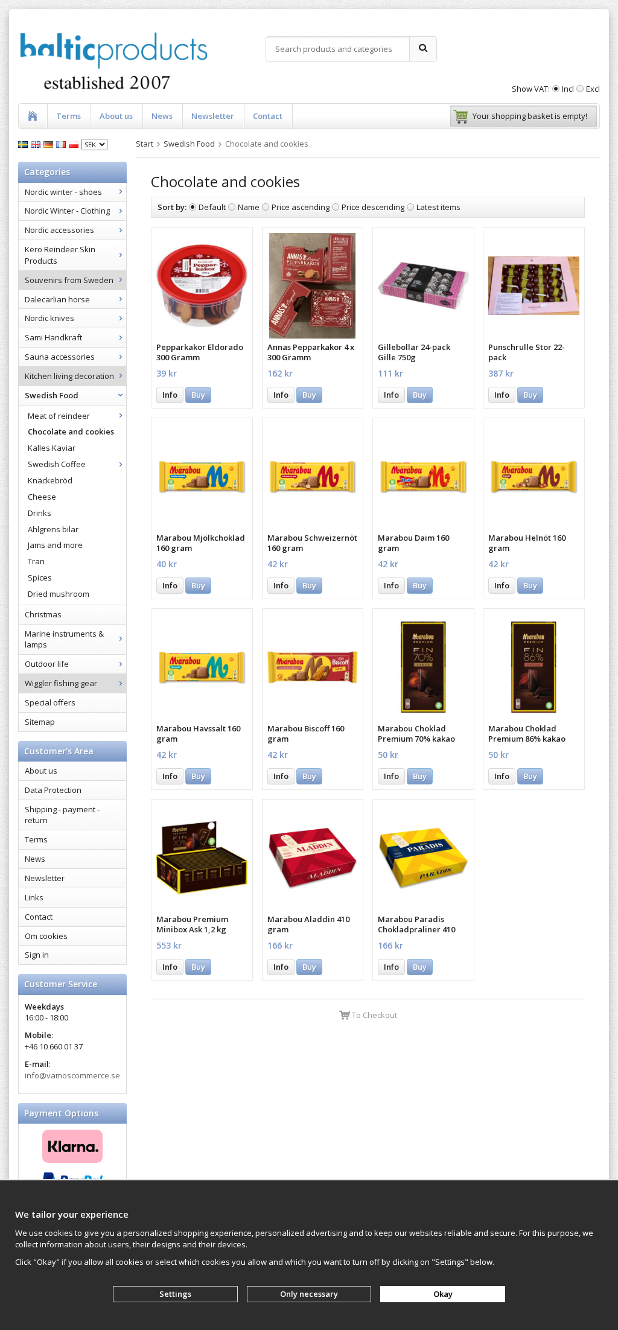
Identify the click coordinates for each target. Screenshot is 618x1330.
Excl (593, 88)
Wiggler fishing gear (61, 683)
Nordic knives (49, 318)
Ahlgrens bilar (53, 529)
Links (34, 897)
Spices (40, 577)
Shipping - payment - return (62, 815)
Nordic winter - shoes (63, 191)
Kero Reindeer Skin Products (60, 255)
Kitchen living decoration (69, 376)
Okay (443, 1293)
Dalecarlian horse (57, 299)
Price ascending (301, 207)
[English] (37, 143)
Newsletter (212, 115)
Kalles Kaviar (51, 447)
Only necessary (309, 1293)
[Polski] (75, 143)
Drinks (39, 513)
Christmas (43, 614)
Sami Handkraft (53, 337)
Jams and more (55, 544)
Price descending (373, 207)
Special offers (50, 702)
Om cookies (46, 936)
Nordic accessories (59, 229)
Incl (568, 88)
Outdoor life (47, 663)
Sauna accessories (60, 356)
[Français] (62, 143)
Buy (198, 394)
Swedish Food (51, 395)
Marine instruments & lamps (64, 639)
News (162, 115)
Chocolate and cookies (71, 431)
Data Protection (53, 789)
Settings (175, 1293)
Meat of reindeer (59, 415)
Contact (267, 115)
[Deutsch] (49, 143)
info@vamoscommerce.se (72, 1075)
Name (249, 207)
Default (212, 207)
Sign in (37, 954)
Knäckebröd (50, 480)
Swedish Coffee (57, 464)
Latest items (438, 207)
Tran (36, 561)
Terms (68, 115)
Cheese (42, 496)
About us (116, 115)
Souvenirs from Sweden (69, 280)
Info (169, 394)
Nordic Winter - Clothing (67, 210)
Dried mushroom (58, 593)
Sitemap (40, 721)
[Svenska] (24, 143)
